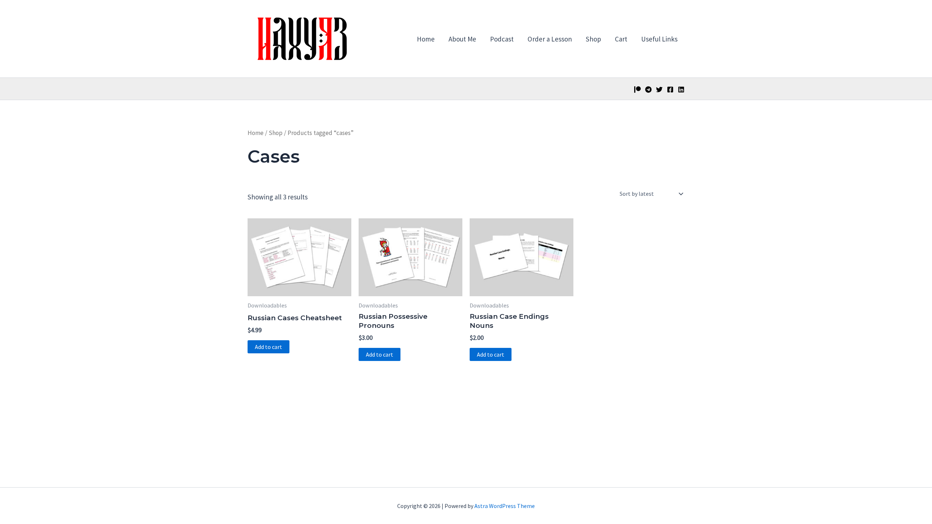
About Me (462, 39)
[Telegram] (648, 89)
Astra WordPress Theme (504, 505)
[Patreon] (637, 89)
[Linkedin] (681, 89)
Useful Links (659, 39)
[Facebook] (670, 89)
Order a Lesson (550, 39)
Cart (621, 39)
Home (426, 39)
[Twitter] (659, 89)
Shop (593, 39)
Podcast (502, 39)
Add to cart (268, 346)
